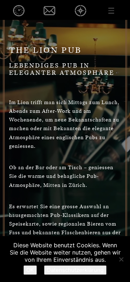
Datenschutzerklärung (75, 269)
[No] (121, 259)
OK (30, 269)
